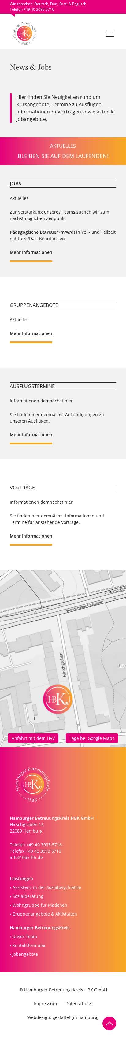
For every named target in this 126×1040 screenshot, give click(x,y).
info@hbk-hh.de (26, 857)
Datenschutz (78, 1003)
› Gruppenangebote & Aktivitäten (43, 914)
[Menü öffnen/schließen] (109, 33)
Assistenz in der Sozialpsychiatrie (45, 887)
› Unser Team (23, 936)
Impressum (45, 1003)
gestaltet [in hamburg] (76, 1017)
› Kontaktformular (28, 945)
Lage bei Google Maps (91, 738)
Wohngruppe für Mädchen (38, 905)
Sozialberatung (26, 896)
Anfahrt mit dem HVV (33, 738)
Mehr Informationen (31, 252)
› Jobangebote (24, 954)
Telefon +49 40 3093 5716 (32, 9)
